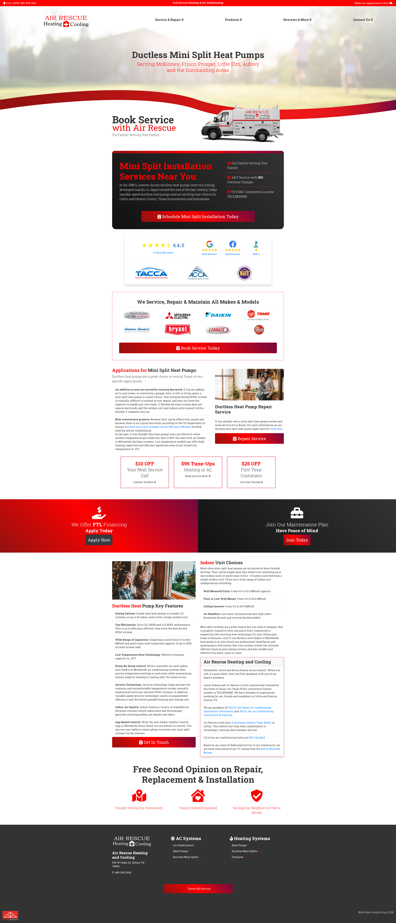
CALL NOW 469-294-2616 (20, 3)
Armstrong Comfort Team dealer (251, 722)
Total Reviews (163, 252)
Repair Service (251, 438)
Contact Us (362, 20)
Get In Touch (156, 742)
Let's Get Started (250, 482)
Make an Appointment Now (372, 3)
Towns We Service (199, 888)
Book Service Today (200, 348)
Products (232, 20)
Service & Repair (168, 20)
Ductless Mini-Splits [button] (186, 857)
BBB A (256, 254)
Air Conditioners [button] (183, 845)
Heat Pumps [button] (181, 851)
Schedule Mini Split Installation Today (200, 216)
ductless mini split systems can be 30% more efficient (158, 426)
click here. (276, 428)
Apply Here (99, 540)
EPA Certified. (257, 737)
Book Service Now (197, 476)
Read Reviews (209, 254)
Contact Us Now (143, 482)
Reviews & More (296, 20)
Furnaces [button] (238, 857)
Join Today (297, 540)
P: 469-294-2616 (121, 872)
